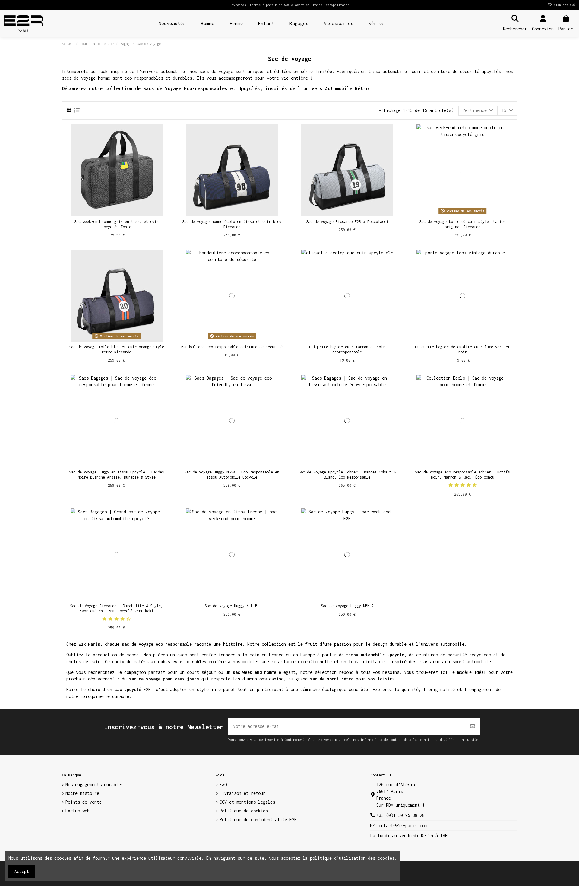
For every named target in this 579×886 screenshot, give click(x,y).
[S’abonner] (472, 726)
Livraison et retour (242, 793)
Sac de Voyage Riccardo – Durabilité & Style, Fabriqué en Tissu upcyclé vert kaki (116, 608)
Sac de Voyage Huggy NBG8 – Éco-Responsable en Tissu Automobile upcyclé (231, 475)
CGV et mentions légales (247, 802)
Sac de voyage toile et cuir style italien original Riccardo (462, 224)
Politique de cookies (244, 810)
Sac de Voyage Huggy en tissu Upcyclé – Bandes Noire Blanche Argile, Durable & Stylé (116, 475)
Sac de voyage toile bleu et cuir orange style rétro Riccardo (116, 349)
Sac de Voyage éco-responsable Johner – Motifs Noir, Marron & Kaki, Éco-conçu (462, 475)
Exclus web (77, 810)
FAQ (223, 784)
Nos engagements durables (94, 784)
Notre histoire (82, 793)
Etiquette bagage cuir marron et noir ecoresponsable (347, 349)
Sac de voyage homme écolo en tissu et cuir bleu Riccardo (231, 224)
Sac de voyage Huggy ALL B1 (231, 606)
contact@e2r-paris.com (401, 825)
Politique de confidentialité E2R (258, 819)
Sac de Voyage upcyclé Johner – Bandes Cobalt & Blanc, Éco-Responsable (347, 475)
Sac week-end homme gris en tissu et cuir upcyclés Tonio (116, 224)
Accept (21, 871)
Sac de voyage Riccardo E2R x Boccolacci (347, 221)
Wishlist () (563, 5)
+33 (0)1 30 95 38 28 (400, 815)
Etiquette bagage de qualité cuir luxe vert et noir (462, 349)
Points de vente (83, 802)
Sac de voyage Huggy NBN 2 (347, 606)
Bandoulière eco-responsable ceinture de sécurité (232, 347)
